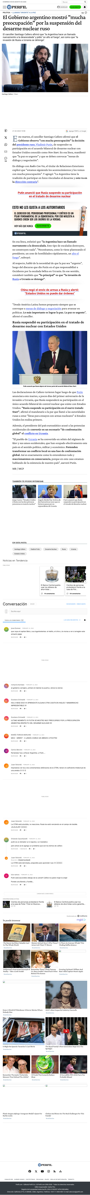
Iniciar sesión (70, 604)
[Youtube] (42, 1171)
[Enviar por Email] (6, 152)
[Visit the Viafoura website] (82, 916)
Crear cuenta (81, 604)
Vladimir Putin (35, 549)
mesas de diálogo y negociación (43, 308)
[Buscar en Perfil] (85, 2)
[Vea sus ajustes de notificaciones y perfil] (84, 7)
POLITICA (6, 13)
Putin (80, 392)
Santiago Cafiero (19, 549)
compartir (72, 637)
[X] (36, 1171)
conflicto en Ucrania (36, 433)
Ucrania (32, 439)
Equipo (47, 1179)
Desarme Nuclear (51, 549)
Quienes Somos (19, 1179)
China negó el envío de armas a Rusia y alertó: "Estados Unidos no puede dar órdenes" (50, 291)
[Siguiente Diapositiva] (85, 581)
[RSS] (55, 1171)
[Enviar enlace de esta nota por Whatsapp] (6, 144)
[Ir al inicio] (17, 7)
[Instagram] (48, 1171)
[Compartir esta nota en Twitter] (6, 137)
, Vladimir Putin (43, 144)
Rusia (15, 279)
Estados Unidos (19, 554)
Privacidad (39, 1179)
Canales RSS (9, 1179)
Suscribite (75, 7)
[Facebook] (29, 1171)
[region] (45, 760)
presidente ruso (26, 144)
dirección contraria (26, 181)
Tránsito (71, 1179)
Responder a (20, 860)
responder (14, 637)
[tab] (14, 620)
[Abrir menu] (4, 7)
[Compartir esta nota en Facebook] (6, 130)
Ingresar (63, 7)
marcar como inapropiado (81, 638)
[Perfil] (45, 1166)
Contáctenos (30, 1179)
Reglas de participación (58, 1179)
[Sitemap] (60, 1171)
